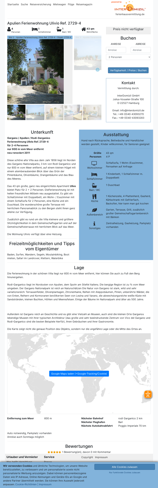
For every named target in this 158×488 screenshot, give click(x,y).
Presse (48, 461)
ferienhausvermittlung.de (130, 14)
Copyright (87, 457)
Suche (24, 4)
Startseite (13, 4)
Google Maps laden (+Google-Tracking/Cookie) (79, 373)
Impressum (101, 457)
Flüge (71, 4)
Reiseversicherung (40, 4)
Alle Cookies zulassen (124, 466)
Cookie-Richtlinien (26, 484)
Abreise (141, 43)
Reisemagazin (84, 4)
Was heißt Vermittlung (19, 461)
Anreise (116, 43)
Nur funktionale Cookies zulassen (124, 472)
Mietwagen (59, 4)
